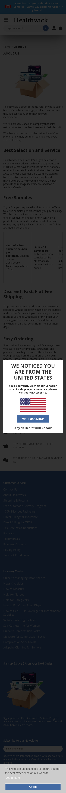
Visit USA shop (33, 419)
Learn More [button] (13, 777)
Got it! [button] (33, 786)
